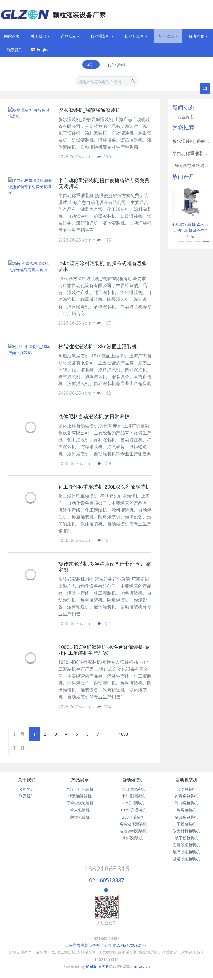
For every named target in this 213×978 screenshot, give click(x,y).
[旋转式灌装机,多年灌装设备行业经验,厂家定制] (30, 575)
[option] (190, 213)
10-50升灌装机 (133, 809)
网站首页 (12, 36)
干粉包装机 (186, 824)
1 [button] (178, 243)
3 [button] (194, 243)
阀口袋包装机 (186, 803)
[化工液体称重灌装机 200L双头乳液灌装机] (30, 498)
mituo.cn (142, 966)
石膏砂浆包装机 (186, 844)
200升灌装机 (133, 817)
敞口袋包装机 (186, 817)
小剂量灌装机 (133, 796)
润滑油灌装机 (80, 796)
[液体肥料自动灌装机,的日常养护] (30, 427)
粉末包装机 (80, 809)
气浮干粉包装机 (79, 789)
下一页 (18, 747)
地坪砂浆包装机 (186, 852)
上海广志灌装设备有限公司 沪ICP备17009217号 (106, 945)
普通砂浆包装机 (186, 858)
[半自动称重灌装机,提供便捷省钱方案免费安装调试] (30, 191)
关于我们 (27, 780)
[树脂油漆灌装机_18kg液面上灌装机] (30, 357)
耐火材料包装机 (186, 831)
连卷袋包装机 (186, 796)
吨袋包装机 (186, 809)
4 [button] (203, 243)
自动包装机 (186, 780)
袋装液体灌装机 (133, 824)
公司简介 (26, 789)
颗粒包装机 (80, 817)
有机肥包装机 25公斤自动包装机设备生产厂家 (190, 230)
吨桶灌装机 (133, 837)
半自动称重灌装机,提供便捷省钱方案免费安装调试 (190, 153)
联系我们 (26, 796)
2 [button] (186, 243)
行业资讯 (116, 64)
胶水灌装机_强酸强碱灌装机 (190, 141)
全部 (91, 64)
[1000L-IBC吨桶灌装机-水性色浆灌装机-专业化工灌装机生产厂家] (30, 658)
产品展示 (80, 780)
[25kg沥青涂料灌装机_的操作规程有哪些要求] (30, 274)
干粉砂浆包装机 (79, 803)
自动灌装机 (133, 780)
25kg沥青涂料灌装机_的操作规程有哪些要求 (190, 165)
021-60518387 (106, 880)
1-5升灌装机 (133, 803)
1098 (123, 734)
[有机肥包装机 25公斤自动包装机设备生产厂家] (190, 201)
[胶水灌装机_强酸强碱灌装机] (30, 121)
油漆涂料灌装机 (133, 831)
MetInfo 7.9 (97, 966)
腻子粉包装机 (186, 837)
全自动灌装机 (133, 789)
